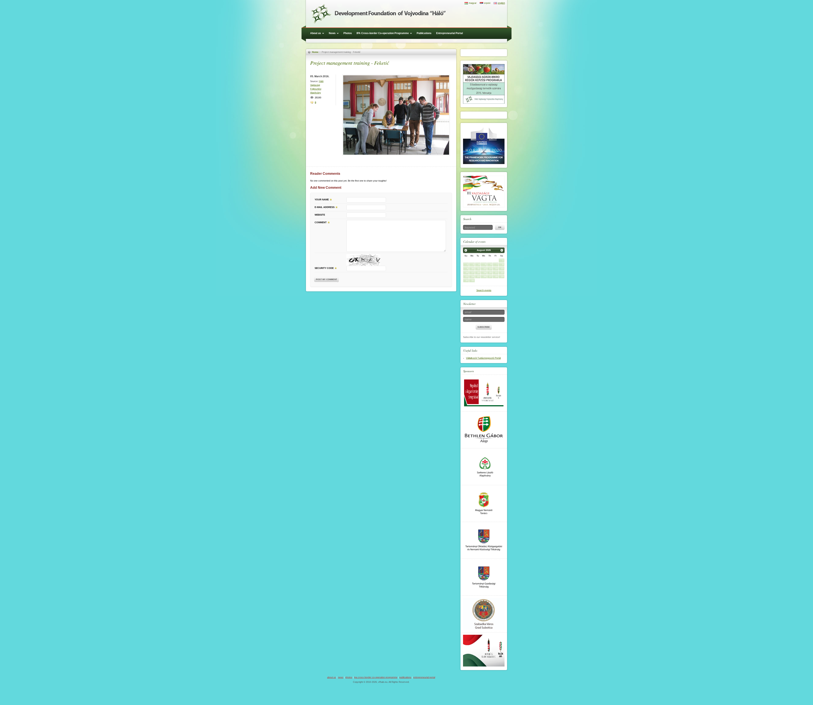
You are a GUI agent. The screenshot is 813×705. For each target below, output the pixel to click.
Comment (321, 222)
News (332, 33)
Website (320, 214)
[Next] (502, 250)
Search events (483, 290)
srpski (487, 3)
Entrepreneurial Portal (449, 33)
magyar (473, 3)
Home (315, 52)
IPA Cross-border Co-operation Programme (383, 33)
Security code (324, 268)
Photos (347, 33)
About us (315, 33)
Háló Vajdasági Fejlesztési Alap (378, 14)
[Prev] (466, 250)
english (501, 3)
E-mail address (325, 207)
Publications (424, 33)
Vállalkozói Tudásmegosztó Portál (483, 358)
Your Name (322, 199)
